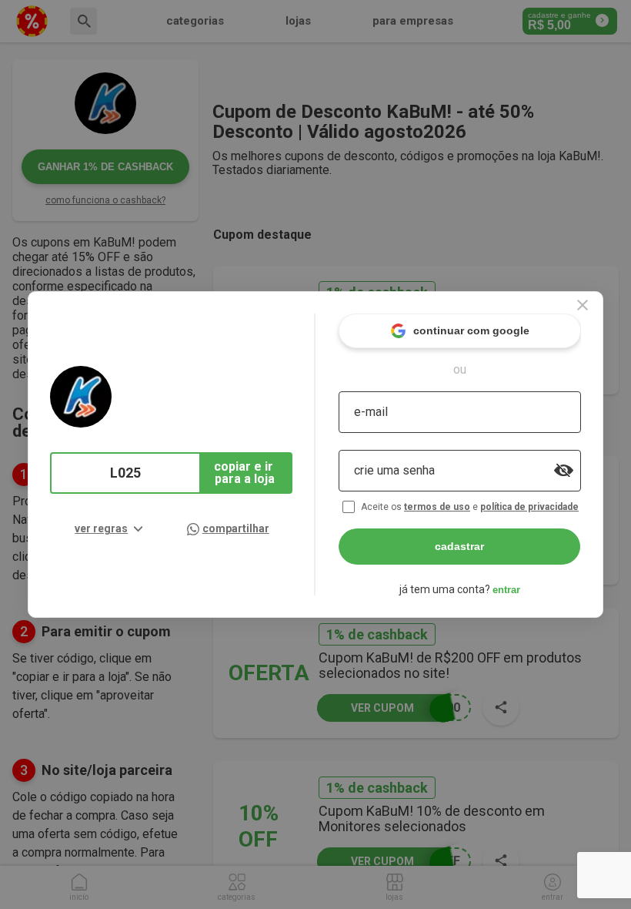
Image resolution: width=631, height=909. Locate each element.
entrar (506, 589)
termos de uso (437, 506)
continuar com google (471, 330)
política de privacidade (529, 506)
